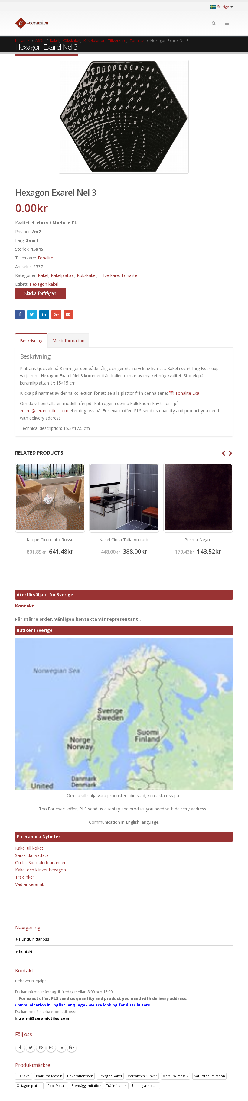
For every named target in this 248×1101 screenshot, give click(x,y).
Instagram (51, 1047)
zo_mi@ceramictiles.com (44, 411)
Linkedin (61, 1047)
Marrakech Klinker (142, 1076)
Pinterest (40, 1047)
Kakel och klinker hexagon (40, 870)
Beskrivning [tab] (31, 340)
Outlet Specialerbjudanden (41, 862)
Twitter (32, 314)
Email (68, 314)
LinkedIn (44, 314)
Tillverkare (109, 275)
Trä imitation (116, 1085)
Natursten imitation (209, 1076)
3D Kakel (24, 1076)
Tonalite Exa (187, 393)
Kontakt (24, 606)
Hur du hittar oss (34, 939)
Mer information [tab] (68, 340)
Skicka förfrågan (40, 293)
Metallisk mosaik (175, 1076)
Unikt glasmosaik (145, 1085)
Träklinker (24, 877)
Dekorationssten (80, 1076)
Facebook (20, 314)
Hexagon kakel (44, 284)
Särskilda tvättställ (33, 855)
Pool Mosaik (57, 1085)
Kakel (43, 275)
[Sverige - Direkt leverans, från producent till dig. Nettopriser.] (31, 23)
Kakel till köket (29, 848)
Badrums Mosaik (49, 1076)
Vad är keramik (29, 884)
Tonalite (45, 258)
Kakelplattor (62, 275)
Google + (56, 314)
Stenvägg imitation (86, 1085)
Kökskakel (86, 275)
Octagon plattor (29, 1085)
